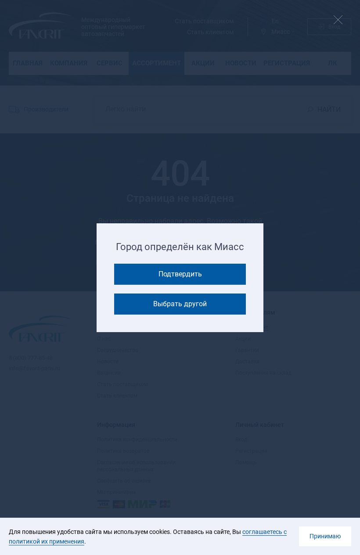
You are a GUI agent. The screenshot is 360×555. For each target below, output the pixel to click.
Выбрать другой (180, 304)
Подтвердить (180, 274)
